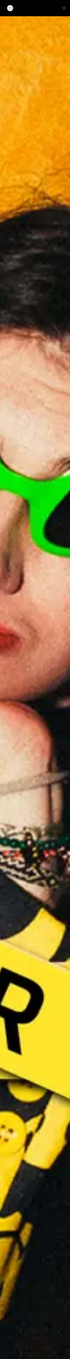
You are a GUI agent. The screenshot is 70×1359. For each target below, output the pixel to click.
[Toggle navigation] (64, 8)
